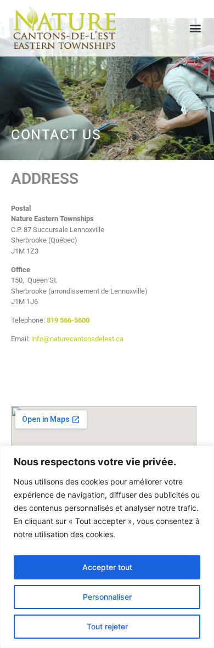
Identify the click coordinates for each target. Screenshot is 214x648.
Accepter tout (107, 567)
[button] (196, 28)
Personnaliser (107, 596)
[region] (107, 547)
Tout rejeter (107, 626)
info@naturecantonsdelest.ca (77, 339)
